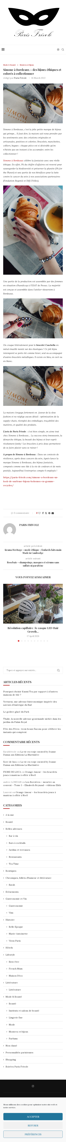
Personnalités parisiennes (19, 1052)
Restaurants (15, 856)
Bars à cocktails (17, 843)
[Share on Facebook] (43, 513)
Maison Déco (16, 975)
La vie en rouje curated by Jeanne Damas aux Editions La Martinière (29, 753)
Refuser (33, 1125)
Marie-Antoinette (18, 933)
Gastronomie (16, 905)
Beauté (9, 822)
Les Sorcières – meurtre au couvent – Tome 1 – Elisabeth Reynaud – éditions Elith (32, 784)
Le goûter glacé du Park (16, 711)
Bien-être (14, 961)
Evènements (12, 891)
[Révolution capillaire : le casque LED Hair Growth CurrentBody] (33, 604)
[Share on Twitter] (46, 513)
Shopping (11, 1059)
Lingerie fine (16, 1017)
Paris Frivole (20, 78)
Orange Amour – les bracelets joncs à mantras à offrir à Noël (30, 773)
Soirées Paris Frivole (17, 1066)
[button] (6, 612)
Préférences (33, 1134)
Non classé (11, 1045)
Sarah (12, 884)
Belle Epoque (16, 926)
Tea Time (14, 863)
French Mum (15, 968)
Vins (11, 912)
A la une (10, 814)
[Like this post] (39, 513)
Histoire (10, 919)
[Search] (62, 49)
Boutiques (11, 870)
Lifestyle (10, 954)
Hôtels (9, 947)
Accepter (33, 1116)
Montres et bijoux (18, 1031)
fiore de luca (9, 761)
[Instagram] (58, 49)
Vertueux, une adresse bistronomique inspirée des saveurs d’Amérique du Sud (30, 703)
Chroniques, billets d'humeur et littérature (28, 877)
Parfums (13, 1038)
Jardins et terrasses (19, 849)
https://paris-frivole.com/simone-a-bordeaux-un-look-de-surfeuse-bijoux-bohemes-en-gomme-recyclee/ (30, 481)
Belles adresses (14, 828)
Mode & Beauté (14, 996)
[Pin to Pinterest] (49, 513)
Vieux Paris (15, 940)
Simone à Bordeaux (13, 160)
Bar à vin (13, 835)
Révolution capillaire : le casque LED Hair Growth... (33, 629)
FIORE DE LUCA (12, 771)
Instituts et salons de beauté (24, 1010)
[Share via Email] (53, 513)
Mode (12, 1024)
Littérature (12, 982)
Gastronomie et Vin (16, 898)
